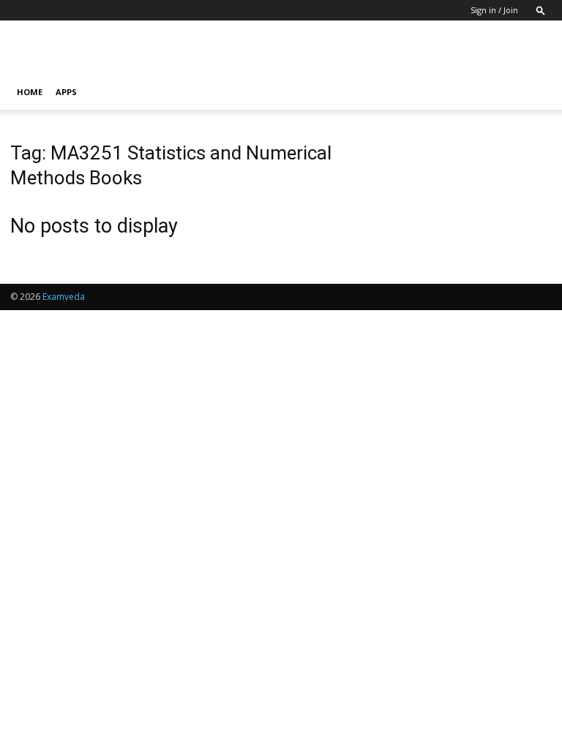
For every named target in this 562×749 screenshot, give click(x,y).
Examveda (63, 296)
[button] (541, 9)
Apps (66, 91)
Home (29, 91)
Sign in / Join (494, 9)
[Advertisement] (380, 53)
